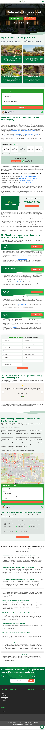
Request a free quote (16, 18)
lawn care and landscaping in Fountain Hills (28, 178)
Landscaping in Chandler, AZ (36, 430)
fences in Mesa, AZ (15, 327)
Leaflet (42, 483)
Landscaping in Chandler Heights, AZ (21, 431)
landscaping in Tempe (15, 130)
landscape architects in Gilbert (21, 134)
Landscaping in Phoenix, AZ (21, 439)
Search (31, 680)
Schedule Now (16, 161)
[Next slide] (42, 392)
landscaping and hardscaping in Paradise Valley (31, 176)
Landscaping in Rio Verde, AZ (7, 442)
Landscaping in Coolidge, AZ (7, 433)
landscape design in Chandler (28, 130)
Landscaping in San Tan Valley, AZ (36, 443)
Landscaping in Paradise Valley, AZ (7, 440)
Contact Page (4, 695)
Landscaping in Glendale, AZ (7, 437)
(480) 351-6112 (31, 18)
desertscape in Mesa (22, 259)
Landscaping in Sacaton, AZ (21, 442)
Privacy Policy (4, 698)
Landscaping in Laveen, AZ (35, 437)
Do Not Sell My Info (35, 722)
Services (2, 693)
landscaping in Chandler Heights (26, 180)
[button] (22, 475)
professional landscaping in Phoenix (8, 135)
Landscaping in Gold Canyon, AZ (22, 437)
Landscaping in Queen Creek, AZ (36, 440)
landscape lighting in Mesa (16, 281)
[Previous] (3, 149)
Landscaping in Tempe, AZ (21, 446)
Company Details (4, 697)
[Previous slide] (3, 392)
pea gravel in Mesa (22, 304)
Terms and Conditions (3, 701)
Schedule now (22, 368)
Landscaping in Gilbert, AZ (35, 433)
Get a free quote (36, 246)
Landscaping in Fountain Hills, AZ (22, 434)
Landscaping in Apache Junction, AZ (8, 431)
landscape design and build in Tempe (28, 182)
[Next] (42, 149)
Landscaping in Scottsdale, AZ (7, 446)
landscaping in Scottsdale (33, 134)
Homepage (3, 691)
